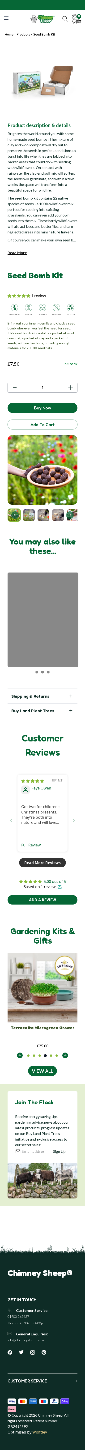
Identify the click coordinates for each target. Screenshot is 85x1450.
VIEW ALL (42, 1071)
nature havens (60, 232)
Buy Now (42, 407)
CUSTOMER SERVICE (42, 1380)
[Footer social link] (12, 1352)
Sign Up (59, 1151)
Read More (17, 252)
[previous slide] (20, 1055)
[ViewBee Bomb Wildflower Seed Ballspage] (42, 987)
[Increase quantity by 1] (70, 387)
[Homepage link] (42, 19)
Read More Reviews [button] (42, 862)
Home (9, 34)
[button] (65, 19)
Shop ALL (74, 5)
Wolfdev (39, 1432)
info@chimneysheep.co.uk (26, 1340)
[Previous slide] (11, 820)
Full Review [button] (31, 845)
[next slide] (65, 1055)
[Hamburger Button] (6, 18)
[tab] (28, 1055)
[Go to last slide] (15, 515)
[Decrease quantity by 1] (14, 387)
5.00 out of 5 (55, 881)
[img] (32, 781)
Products (23, 34)
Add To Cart (42, 424)
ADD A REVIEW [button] (42, 899)
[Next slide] (70, 515)
